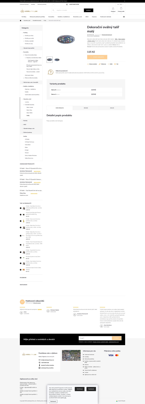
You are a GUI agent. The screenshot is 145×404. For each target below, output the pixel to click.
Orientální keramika (29, 104)
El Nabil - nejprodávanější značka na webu (28, 388)
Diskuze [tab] (112, 108)
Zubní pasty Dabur (29, 75)
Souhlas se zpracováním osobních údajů (93, 361)
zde (65, 398)
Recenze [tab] (86, 108)
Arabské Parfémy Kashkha (47, 365)
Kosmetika (26, 52)
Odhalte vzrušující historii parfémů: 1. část (28, 395)
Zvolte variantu (98, 57)
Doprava (86, 364)
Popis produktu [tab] (60, 108)
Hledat (88, 10)
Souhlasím (91, 389)
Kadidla (26, 92)
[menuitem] (24, 16)
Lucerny (27, 102)
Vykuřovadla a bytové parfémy (32, 94)
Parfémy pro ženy (29, 35)
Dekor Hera (29, 110)
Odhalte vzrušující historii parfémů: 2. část (28, 391)
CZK (121, 4)
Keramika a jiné (27, 99)
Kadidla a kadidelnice (28, 86)
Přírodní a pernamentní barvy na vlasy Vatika (33, 65)
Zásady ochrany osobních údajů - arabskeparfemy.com (106, 342)
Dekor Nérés (29, 113)
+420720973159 (45, 362)
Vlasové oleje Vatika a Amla (32, 69)
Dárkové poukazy (27, 132)
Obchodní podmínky (42, 4)
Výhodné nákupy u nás (28, 128)
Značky (25, 136)
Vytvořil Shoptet (121, 401)
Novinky (25, 120)
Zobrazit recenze (37, 303)
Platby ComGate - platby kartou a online (92, 367)
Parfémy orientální (29, 41)
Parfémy (25, 32)
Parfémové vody (29, 43)
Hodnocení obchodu (24, 4)
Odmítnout (80, 389)
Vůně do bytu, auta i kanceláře (30, 82)
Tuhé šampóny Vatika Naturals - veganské (33, 61)
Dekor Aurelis (30, 107)
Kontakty (33, 4)
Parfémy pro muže (29, 38)
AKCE (24, 124)
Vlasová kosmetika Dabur (31, 55)
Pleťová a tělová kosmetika (31, 78)
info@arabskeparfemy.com (47, 360)
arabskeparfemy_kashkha (47, 368)
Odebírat (116, 338)
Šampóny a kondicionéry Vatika (33, 57)
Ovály (28, 115)
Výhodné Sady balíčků (28, 48)
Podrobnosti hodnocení (107, 34)
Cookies (86, 372)
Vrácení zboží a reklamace (91, 370)
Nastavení (53, 401)
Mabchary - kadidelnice (30, 89)
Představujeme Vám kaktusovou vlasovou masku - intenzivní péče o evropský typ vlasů (28, 384)
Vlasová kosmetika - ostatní (32, 72)
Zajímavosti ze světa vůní (90, 374)
